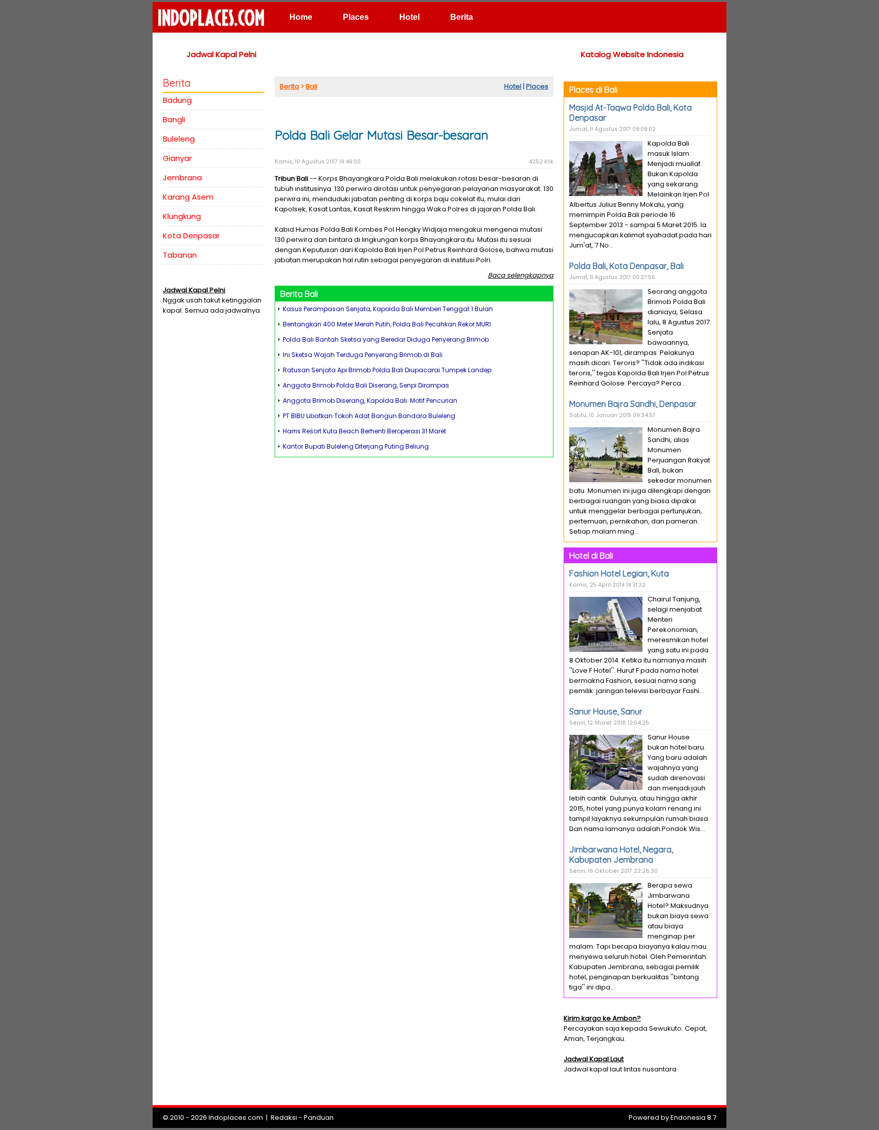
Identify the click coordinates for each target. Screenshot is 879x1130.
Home (300, 17)
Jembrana (182, 177)
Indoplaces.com (236, 1117)
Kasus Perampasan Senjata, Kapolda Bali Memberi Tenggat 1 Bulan (388, 309)
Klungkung (182, 216)
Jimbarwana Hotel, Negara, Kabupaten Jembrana (621, 854)
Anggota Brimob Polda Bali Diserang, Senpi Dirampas (366, 385)
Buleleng (179, 138)
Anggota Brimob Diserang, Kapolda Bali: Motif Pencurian (370, 400)
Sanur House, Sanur (605, 711)
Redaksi (284, 1117)
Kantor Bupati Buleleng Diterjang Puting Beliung (356, 446)
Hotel (409, 17)
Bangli (174, 119)
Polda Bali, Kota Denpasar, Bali (626, 266)
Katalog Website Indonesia (632, 54)
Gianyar (177, 158)
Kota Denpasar (191, 235)
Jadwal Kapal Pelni (221, 54)
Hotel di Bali (591, 555)
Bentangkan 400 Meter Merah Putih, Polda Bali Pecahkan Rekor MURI (387, 324)
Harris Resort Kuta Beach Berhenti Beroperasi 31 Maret (364, 431)
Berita (461, 17)
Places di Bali (593, 90)
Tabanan (180, 255)
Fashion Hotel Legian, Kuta (619, 573)
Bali (311, 86)
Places (356, 17)
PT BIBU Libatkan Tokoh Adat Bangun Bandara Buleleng (369, 415)
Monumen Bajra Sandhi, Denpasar (632, 404)
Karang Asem (188, 196)
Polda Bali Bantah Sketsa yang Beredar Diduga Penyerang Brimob (386, 339)
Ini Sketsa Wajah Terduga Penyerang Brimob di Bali (363, 354)
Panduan (319, 1117)
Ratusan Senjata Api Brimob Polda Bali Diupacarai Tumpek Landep (387, 370)
